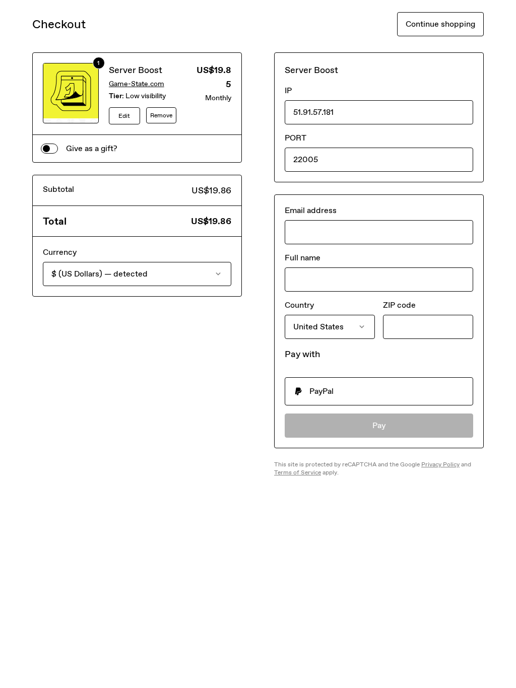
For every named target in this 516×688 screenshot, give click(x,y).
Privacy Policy (440, 464)
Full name (302, 257)
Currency (60, 252)
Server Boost (135, 70)
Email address (311, 210)
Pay (379, 425)
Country (299, 305)
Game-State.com (136, 84)
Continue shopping (440, 24)
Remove (161, 115)
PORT (295, 138)
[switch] (49, 149)
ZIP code (399, 305)
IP (288, 90)
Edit (124, 115)
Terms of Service (297, 472)
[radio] (379, 391)
